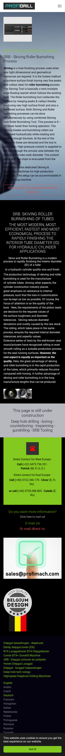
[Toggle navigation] (60, 6)
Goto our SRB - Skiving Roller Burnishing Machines (32, 190)
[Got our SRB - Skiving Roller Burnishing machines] (17, 29)
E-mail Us (32, 523)
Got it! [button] (32, 749)
